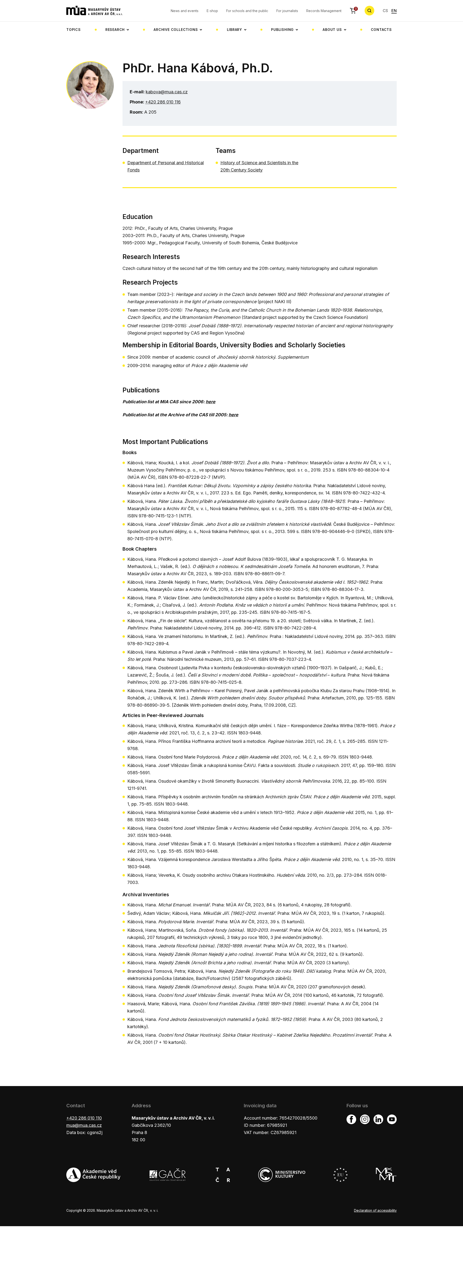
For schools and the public (247, 11)
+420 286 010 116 (163, 101)
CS (385, 10)
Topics (73, 29)
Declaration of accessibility (375, 1210)
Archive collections (176, 29)
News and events (184, 11)
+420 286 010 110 (84, 1118)
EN (394, 10)
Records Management (323, 11)
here (210, 401)
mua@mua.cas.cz (84, 1125)
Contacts (381, 29)
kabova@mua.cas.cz (167, 91)
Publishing (282, 29)
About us (332, 29)
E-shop (212, 11)
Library (234, 29)
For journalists (287, 11)
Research (115, 29)
